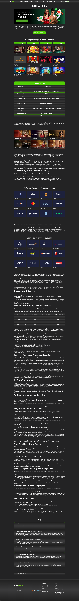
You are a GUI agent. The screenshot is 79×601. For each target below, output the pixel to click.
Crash (45, 43)
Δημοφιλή (19, 43)
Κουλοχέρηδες (58, 43)
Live (32, 43)
